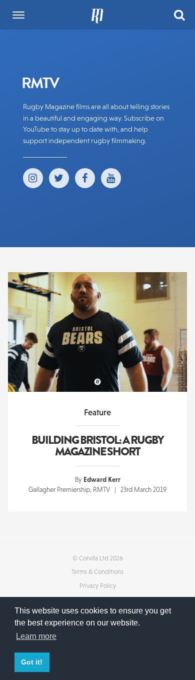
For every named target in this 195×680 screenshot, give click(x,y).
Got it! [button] (31, 662)
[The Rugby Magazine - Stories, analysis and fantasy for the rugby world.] (97, 15)
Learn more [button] (36, 636)
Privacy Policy (98, 585)
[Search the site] (179, 14)
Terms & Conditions (98, 571)
